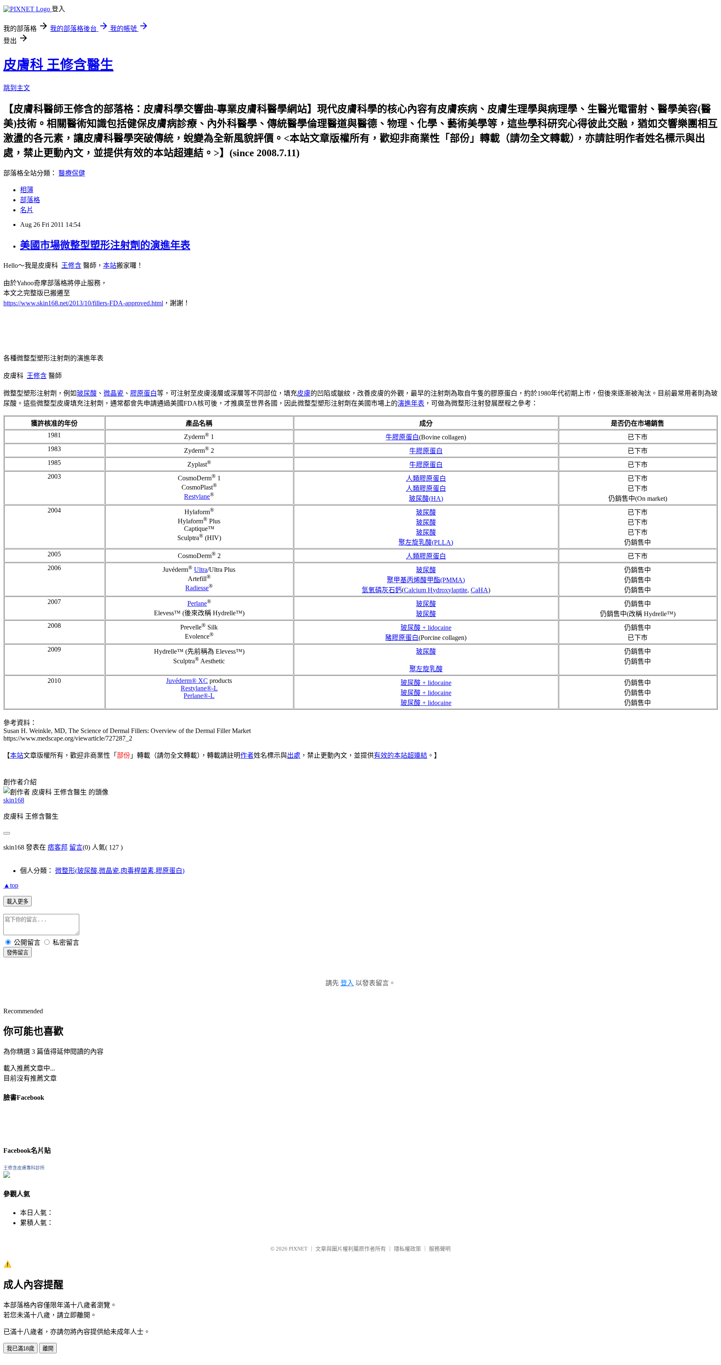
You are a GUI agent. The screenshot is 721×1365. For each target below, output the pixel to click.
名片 (26, 209)
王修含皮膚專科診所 (24, 1167)
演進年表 (411, 403)
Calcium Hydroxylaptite (435, 590)
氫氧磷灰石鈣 (382, 590)
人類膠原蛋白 (426, 478)
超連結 (417, 755)
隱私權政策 (407, 1249)
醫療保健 (71, 173)
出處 (293, 755)
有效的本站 (390, 755)
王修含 (71, 265)
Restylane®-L (199, 688)
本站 (109, 265)
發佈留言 (17, 952)
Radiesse (197, 587)
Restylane (197, 496)
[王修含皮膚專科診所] (6, 1175)
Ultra (200, 569)
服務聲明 (440, 1249)
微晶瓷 (113, 393)
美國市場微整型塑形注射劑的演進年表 (105, 245)
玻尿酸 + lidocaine (426, 627)
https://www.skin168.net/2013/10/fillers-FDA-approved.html (83, 303)
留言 (76, 847)
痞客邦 (58, 847)
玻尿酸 (87, 393)
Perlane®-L (199, 695)
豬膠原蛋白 (401, 637)
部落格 (30, 199)
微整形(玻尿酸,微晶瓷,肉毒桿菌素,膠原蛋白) (119, 870)
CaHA (479, 590)
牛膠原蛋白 (402, 437)
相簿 (26, 189)
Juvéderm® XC (187, 680)
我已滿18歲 (20, 1348)
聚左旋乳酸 (426, 668)
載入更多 (17, 901)
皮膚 (303, 393)
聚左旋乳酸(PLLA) (425, 542)
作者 (247, 755)
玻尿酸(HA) (426, 498)
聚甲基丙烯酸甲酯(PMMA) (426, 580)
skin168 (13, 800)
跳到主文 (16, 87)
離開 (48, 1348)
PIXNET (298, 1249)
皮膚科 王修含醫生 (58, 64)
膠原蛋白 (143, 393)
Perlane (197, 603)
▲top (10, 885)
